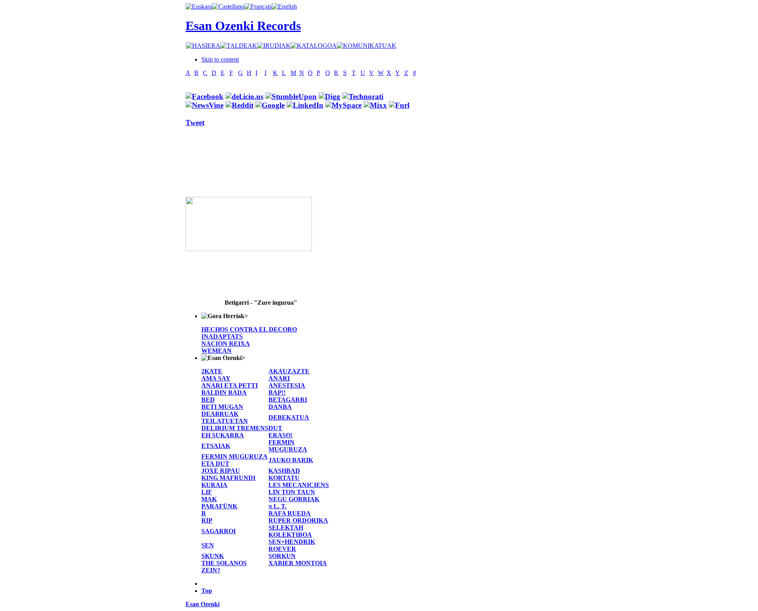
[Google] (270, 105)
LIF (206, 492)
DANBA (280, 406)
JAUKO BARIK (290, 460)
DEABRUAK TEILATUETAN (224, 417)
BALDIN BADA (224, 392)
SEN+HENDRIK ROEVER (291, 545)
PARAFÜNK (219, 506)
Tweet (195, 122)
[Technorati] (362, 96)
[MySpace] (343, 105)
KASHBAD (284, 470)
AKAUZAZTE (289, 371)
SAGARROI (218, 531)
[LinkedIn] (305, 105)
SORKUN (282, 556)
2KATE (211, 371)
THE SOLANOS (224, 563)
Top (206, 590)
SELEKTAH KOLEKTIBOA (290, 531)
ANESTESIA (286, 385)
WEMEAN (216, 350)
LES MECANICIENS (298, 485)
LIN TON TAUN (291, 492)
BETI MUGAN (222, 406)
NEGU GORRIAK (293, 499)
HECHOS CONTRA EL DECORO (249, 329)
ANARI (279, 378)
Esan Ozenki (203, 604)
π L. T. (277, 506)
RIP (206, 520)
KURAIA (214, 485)
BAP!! (276, 392)
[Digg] (329, 96)
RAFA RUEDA (289, 513)
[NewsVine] (204, 105)
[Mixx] (375, 105)
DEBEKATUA (288, 417)
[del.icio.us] (244, 96)
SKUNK (212, 556)
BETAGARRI (287, 399)
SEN (207, 545)
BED (208, 399)
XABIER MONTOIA (297, 563)
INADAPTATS (222, 336)
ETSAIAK (215, 445)
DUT (275, 428)
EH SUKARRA (222, 435)
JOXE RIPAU (220, 470)
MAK (209, 499)
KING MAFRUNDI (228, 477)
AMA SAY (216, 378)
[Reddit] (239, 105)
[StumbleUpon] (291, 96)
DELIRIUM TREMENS (234, 428)
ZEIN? (210, 570)
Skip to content (220, 59)
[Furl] (399, 105)
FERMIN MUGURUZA (287, 446)
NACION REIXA (225, 343)
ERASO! (280, 435)
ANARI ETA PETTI (229, 385)
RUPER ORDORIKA (298, 520)
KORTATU (284, 477)
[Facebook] (204, 96)
